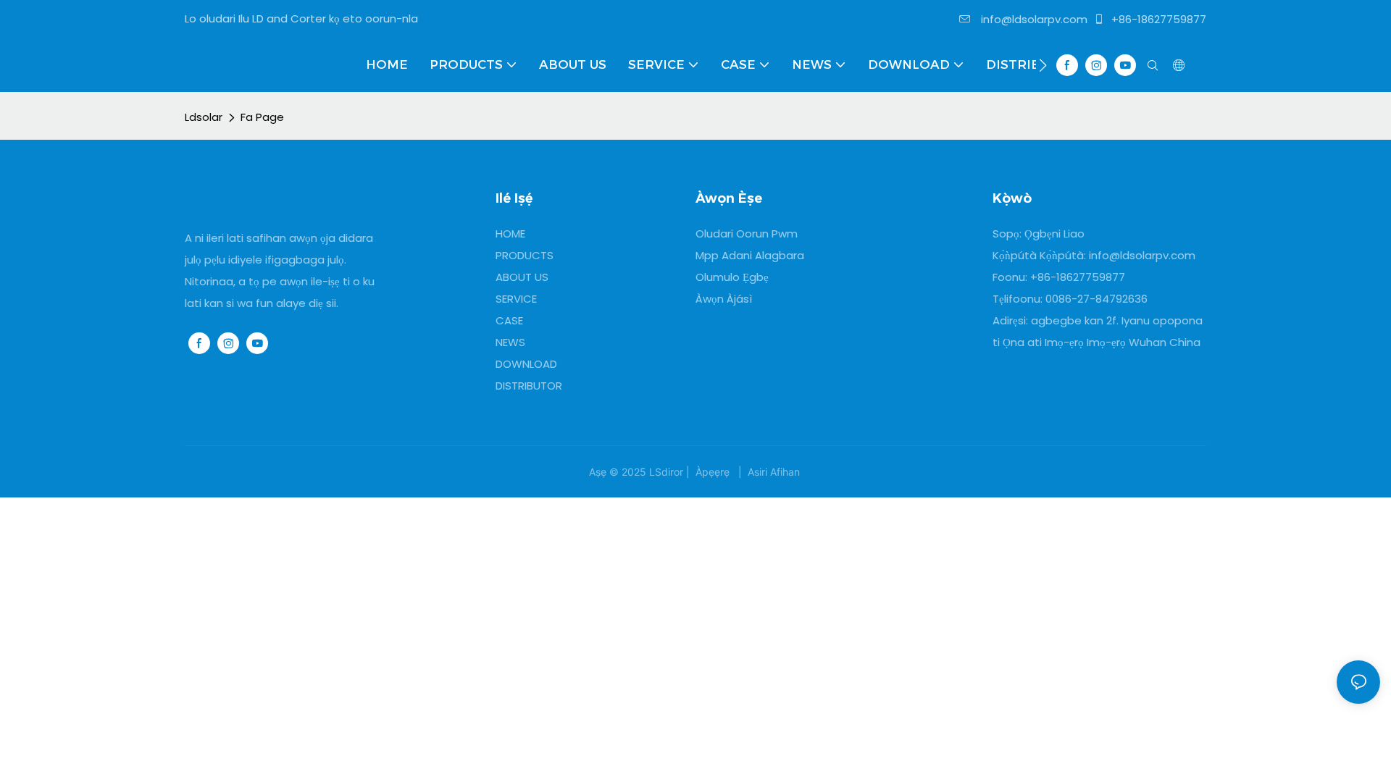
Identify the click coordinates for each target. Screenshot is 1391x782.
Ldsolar (203, 117)
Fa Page (262, 117)
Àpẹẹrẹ (712, 472)
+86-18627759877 (1157, 19)
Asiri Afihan (774, 472)
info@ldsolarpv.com (1032, 19)
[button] (1043, 65)
